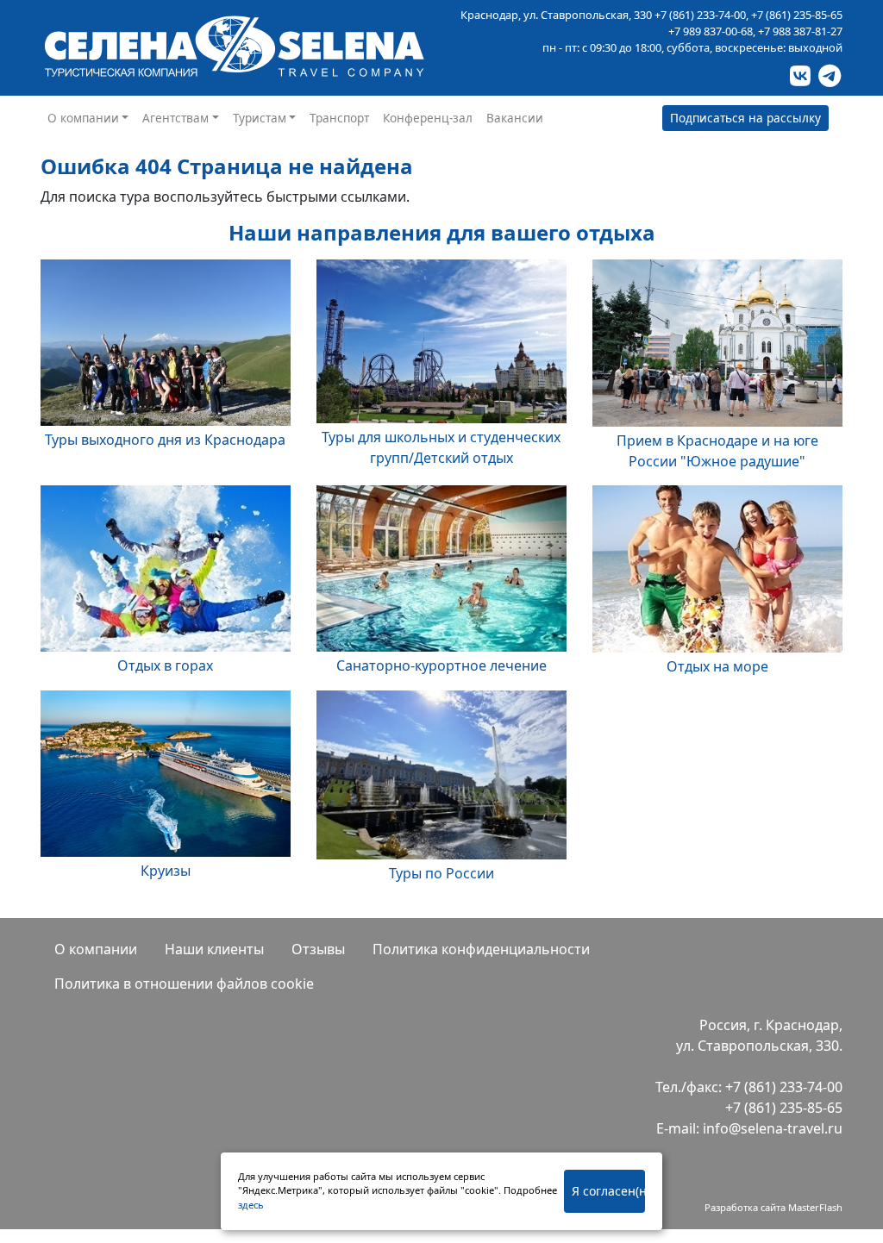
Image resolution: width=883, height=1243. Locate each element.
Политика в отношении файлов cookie (184, 983)
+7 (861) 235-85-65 (796, 14)
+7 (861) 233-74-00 (700, 14)
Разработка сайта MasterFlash (773, 1207)
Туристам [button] (259, 117)
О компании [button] (83, 117)
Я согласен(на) (608, 1191)
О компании (95, 949)
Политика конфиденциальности (481, 949)
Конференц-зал (428, 117)
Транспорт (339, 117)
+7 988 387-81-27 (800, 31)
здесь (251, 1204)
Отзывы (318, 949)
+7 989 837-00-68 (710, 31)
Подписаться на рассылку (745, 117)
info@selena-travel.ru (772, 1128)
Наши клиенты (214, 949)
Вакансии (514, 117)
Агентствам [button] (175, 117)
